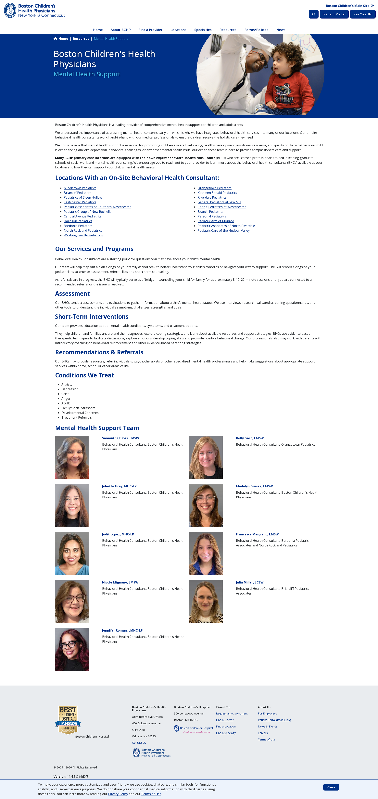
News (280, 29)
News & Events (267, 726)
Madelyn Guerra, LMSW (254, 486)
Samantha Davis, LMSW (120, 438)
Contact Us (139, 742)
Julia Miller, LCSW (249, 582)
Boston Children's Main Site (347, 6)
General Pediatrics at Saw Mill (219, 202)
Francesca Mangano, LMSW (257, 534)
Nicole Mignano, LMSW (120, 582)
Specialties (203, 29)
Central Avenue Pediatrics (83, 216)
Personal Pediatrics (212, 216)
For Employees (267, 713)
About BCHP (121, 29)
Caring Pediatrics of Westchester (222, 207)
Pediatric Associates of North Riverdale (226, 226)
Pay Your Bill (363, 14)
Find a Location (226, 726)
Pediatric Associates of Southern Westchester (97, 207)
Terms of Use (266, 739)
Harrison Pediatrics (78, 221)
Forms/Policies (256, 29)
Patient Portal (334, 14)
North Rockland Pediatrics (83, 230)
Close (331, 787)
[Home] (35, 10)
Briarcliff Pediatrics (78, 192)
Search (314, 14)
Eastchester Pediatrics (80, 202)
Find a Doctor (224, 720)
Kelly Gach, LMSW (250, 438)
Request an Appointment (232, 713)
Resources (228, 29)
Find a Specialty (226, 733)
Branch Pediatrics (210, 211)
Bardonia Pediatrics (78, 226)
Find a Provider (150, 29)
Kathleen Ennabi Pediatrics (217, 192)
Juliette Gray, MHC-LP (119, 486)
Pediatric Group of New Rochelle (87, 211)
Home (98, 29)
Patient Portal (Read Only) (274, 720)
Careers (263, 733)
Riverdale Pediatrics (212, 197)
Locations (178, 29)
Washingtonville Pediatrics (83, 235)
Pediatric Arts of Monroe (216, 221)
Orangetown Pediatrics (215, 188)
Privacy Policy (118, 794)
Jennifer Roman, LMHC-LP (122, 630)
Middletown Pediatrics (80, 188)
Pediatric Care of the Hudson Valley (224, 230)
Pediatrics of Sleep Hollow (83, 197)
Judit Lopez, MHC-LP (118, 534)
